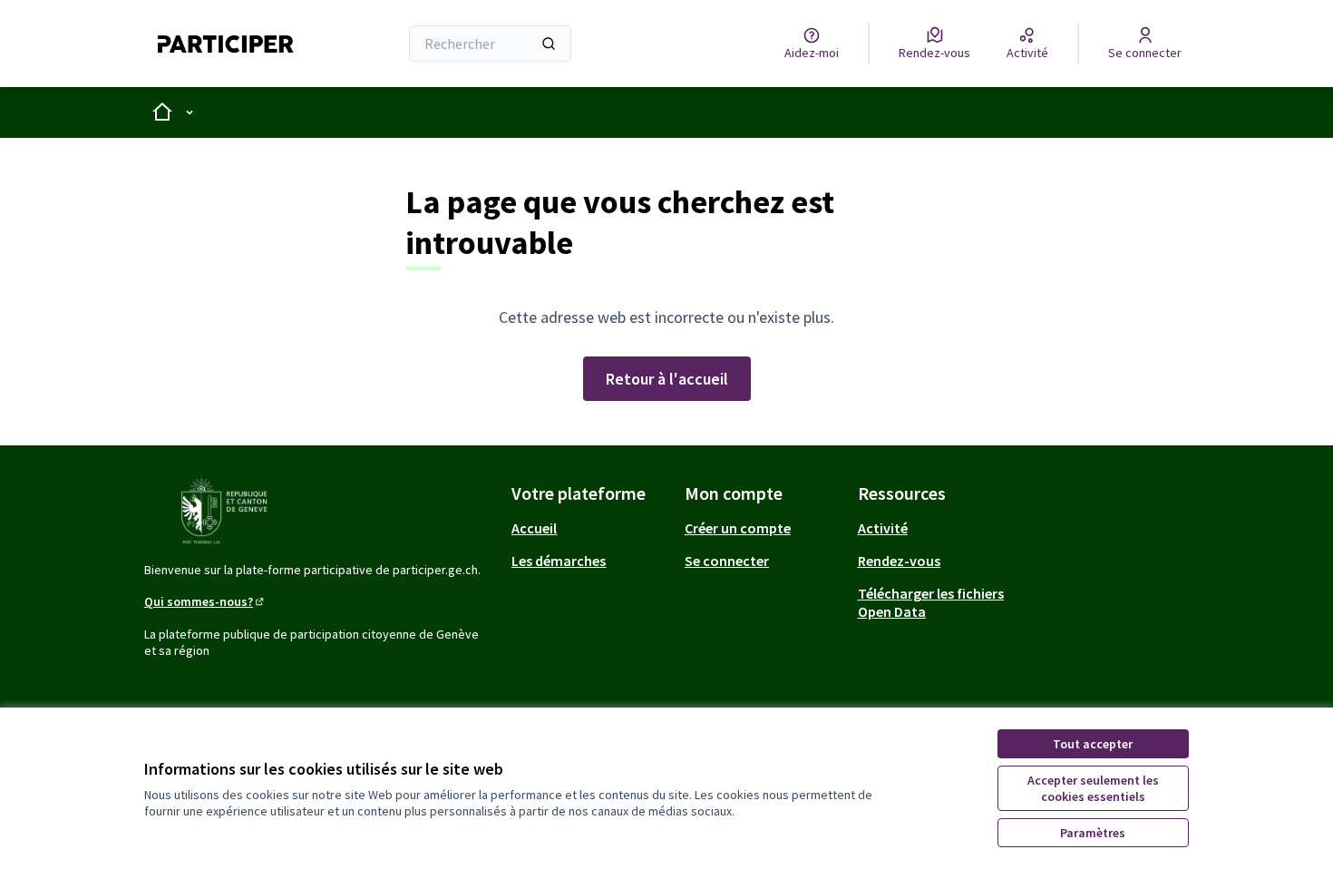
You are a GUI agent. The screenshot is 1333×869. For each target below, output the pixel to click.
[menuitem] (590, 528)
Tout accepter (1093, 744)
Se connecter (727, 561)
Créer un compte (738, 528)
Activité (883, 528)
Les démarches (558, 561)
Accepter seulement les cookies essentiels (1093, 788)
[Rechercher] (548, 43)
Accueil (534, 528)
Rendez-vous (899, 561)
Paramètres (1092, 833)
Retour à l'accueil (667, 378)
